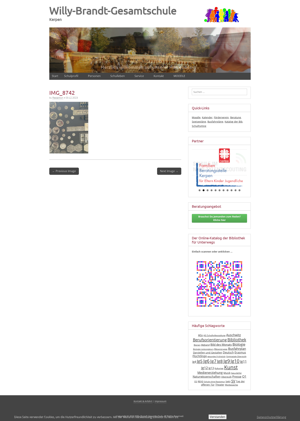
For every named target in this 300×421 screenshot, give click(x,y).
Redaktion (57, 97)
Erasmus (240, 352)
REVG (200, 381)
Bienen (197, 345)
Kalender (207, 117)
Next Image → (169, 171)
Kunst (231, 367)
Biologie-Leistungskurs (203, 349)
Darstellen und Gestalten (207, 352)
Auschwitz (233, 335)
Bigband (205, 344)
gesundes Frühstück (216, 356)
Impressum (160, 401)
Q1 (244, 376)
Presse (236, 376)
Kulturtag (219, 368)
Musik (226, 372)
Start (55, 76)
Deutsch (228, 352)
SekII (228, 381)
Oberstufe (226, 376)
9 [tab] (231, 190)
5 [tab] (215, 190)
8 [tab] (227, 190)
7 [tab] (223, 190)
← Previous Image (64, 171)
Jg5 (200, 361)
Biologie (238, 344)
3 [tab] (208, 190)
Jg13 (211, 368)
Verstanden (217, 417)
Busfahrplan (237, 349)
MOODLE (179, 76)
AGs (200, 335)
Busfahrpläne (215, 121)
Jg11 (243, 361)
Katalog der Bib (234, 121)
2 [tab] (204, 190)
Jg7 (213, 361)
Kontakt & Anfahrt (143, 401)
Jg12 (204, 367)
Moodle (196, 117)
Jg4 (194, 362)
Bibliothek (236, 339)
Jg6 (206, 361)
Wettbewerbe (231, 385)
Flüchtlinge (200, 356)
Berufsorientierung (210, 339)
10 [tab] (235, 190)
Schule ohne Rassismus (214, 381)
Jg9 (226, 361)
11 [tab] (239, 190)
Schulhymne (199, 126)
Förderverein (221, 117)
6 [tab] (219, 190)
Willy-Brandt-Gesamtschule (113, 10)
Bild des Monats (221, 345)
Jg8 (220, 361)
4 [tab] (211, 190)
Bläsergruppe (220, 349)
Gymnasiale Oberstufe (236, 356)
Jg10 (235, 361)
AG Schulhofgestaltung (214, 335)
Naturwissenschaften (206, 376)
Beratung (235, 117)
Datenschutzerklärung (271, 417)
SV (233, 380)
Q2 (195, 381)
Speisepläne (199, 121)
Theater (219, 384)
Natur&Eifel (236, 373)
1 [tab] (200, 190)
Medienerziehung (210, 373)
